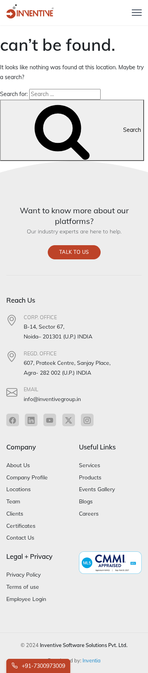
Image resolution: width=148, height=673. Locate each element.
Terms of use (22, 586)
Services (89, 465)
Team (13, 501)
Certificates (21, 525)
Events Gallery (97, 489)
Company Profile (27, 477)
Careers (89, 513)
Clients (14, 513)
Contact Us (20, 537)
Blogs (86, 501)
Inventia (91, 660)
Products (90, 477)
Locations (18, 489)
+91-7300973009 (42, 665)
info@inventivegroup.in (52, 399)
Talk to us (74, 252)
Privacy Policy (23, 574)
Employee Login (26, 598)
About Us (18, 465)
